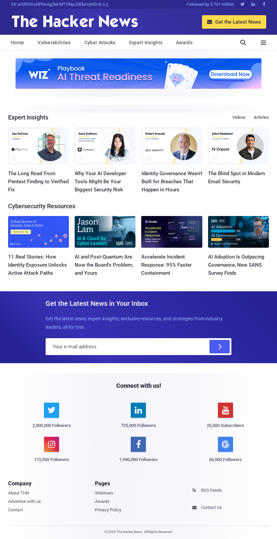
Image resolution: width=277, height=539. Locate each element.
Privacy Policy (108, 509)
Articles (261, 117)
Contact (15, 509)
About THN (18, 492)
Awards (184, 42)
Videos (239, 117)
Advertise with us (24, 501)
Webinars (104, 492)
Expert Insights (146, 42)
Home (17, 42)
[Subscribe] (219, 346)
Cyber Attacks (100, 42)
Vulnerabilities (54, 42)
